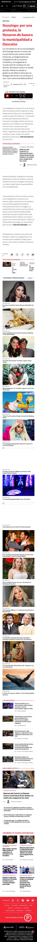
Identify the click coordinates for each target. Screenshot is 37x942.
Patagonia (19, 910)
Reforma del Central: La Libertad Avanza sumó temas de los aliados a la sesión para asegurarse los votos (18, 795)
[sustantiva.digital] (30, 927)
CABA (31, 905)
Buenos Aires (23, 905)
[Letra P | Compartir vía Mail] (32, 254)
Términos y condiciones (13, 939)
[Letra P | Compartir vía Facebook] (22, 254)
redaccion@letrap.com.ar (26, 938)
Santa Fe (11, 908)
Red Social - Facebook (17, 900)
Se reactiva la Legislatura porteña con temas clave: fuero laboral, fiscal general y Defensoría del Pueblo (19, 809)
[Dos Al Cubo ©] (9, 927)
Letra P (7, 17)
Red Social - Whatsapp (32, 900)
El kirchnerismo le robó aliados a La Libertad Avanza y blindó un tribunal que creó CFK (18, 815)
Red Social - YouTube (27, 900)
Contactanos (6, 900)
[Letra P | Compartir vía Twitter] (17, 254)
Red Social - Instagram (22, 900)
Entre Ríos (18, 908)
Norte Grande (10, 910)
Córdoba (26, 908)
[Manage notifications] (33, 931)
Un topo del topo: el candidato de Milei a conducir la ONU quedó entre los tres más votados (17, 822)
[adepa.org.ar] (21, 927)
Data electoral (16, 10)
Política (14, 17)
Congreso (28, 910)
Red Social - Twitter (12, 900)
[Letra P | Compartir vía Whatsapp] (11, 254)
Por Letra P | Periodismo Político (6, 84)
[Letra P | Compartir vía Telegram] (27, 254)
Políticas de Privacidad (26, 939)
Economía (14, 905)
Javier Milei (17, 1)
